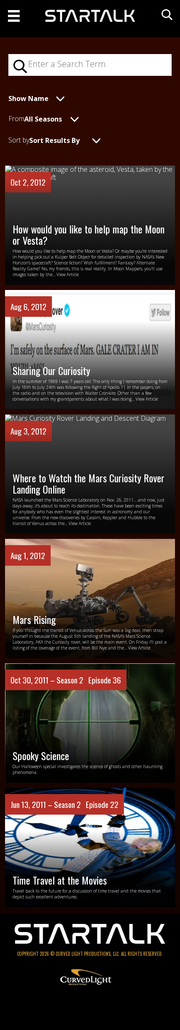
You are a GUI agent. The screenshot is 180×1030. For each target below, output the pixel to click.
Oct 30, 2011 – (33, 680)
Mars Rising (34, 619)
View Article (68, 274)
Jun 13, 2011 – (32, 804)
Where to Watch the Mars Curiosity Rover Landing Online (89, 483)
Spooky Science (41, 755)
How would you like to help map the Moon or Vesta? (89, 234)
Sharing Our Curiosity (51, 370)
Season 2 (70, 680)
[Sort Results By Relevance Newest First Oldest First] (71, 140)
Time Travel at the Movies (60, 880)
